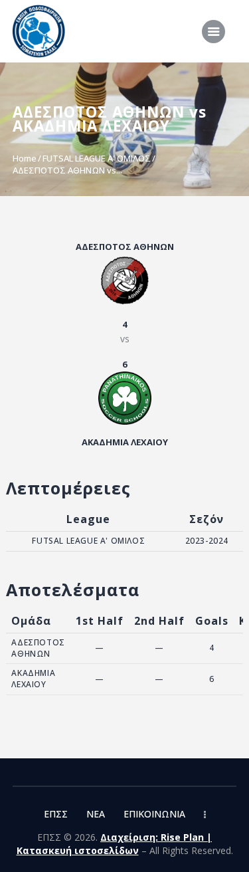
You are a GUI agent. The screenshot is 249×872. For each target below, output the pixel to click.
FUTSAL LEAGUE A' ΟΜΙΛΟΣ (96, 158)
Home (25, 158)
